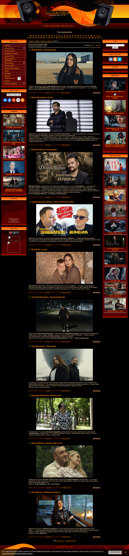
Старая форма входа (14, 105)
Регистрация (65, 25)
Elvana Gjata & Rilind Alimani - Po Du (115, 171)
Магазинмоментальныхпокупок (11, 78)
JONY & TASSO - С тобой (115, 311)
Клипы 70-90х (9, 56)
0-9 (30, 36)
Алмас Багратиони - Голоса (42, 97)
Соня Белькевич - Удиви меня (43, 346)
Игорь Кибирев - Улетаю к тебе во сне (46, 443)
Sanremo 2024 (9, 65)
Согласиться (115, 552)
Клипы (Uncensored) (12, 68)
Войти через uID (14, 95)
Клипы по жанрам (46, 41)
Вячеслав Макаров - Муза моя (115, 217)
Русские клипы (10, 51)
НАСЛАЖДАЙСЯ (57, 12)
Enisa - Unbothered (115, 295)
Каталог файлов (55, 25)
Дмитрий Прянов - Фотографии (44, 149)
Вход (71, 25)
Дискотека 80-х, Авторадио (10, 59)
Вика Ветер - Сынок (39, 249)
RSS (112, 2)
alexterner (47, 92)
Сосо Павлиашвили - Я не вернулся (115, 248)
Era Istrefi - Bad (115, 280)
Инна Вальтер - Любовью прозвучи (45, 492)
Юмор (7, 71)
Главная (45, 25)
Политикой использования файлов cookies (17, 553)
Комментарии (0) (65, 92)
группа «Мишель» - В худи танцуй (115, 202)
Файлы (37, 41)
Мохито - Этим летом (115, 187)
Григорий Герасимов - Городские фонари (48, 297)
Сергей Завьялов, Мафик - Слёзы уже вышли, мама (52, 202)
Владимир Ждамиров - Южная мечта (46, 395)
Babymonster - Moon (115, 233)
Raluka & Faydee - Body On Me (115, 265)
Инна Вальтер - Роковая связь (43, 50)
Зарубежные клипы (11, 53)
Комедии (8, 73)
